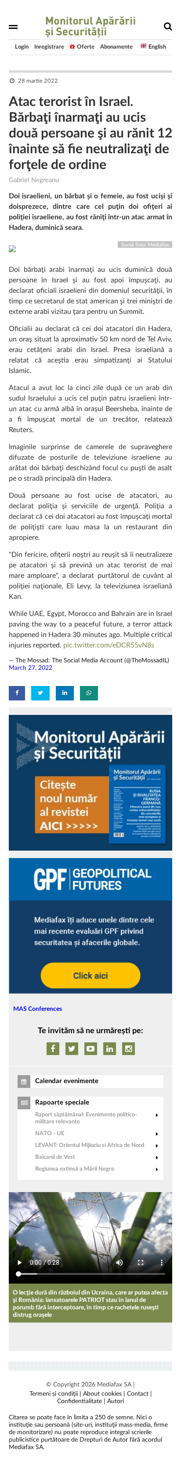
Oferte (85, 47)
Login (22, 47)
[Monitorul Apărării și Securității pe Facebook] (53, 1048)
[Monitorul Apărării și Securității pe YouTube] (90, 1048)
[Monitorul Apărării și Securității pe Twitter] (71, 1048)
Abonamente (116, 47)
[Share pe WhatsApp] (89, 693)
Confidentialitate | (81, 1401)
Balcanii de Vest (55, 1157)
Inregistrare (49, 47)
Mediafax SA (114, 1385)
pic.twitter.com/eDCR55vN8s (108, 645)
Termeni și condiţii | (55, 1394)
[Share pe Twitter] (40, 693)
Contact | (139, 1394)
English (157, 47)
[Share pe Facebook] (17, 693)
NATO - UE (49, 1133)
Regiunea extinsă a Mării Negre (74, 1169)
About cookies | (104, 1394)
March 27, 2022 (30, 668)
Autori (115, 1401)
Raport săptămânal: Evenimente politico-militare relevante (86, 1118)
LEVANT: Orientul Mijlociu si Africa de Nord (89, 1145)
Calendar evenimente (66, 1081)
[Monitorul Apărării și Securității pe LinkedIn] (109, 1048)
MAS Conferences (37, 1009)
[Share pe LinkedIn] (65, 693)
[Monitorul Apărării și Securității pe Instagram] (128, 1048)
